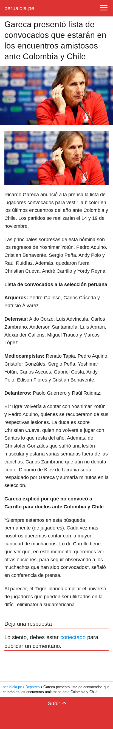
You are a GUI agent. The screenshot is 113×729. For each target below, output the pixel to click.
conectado (73, 637)
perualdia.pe (19, 8)
